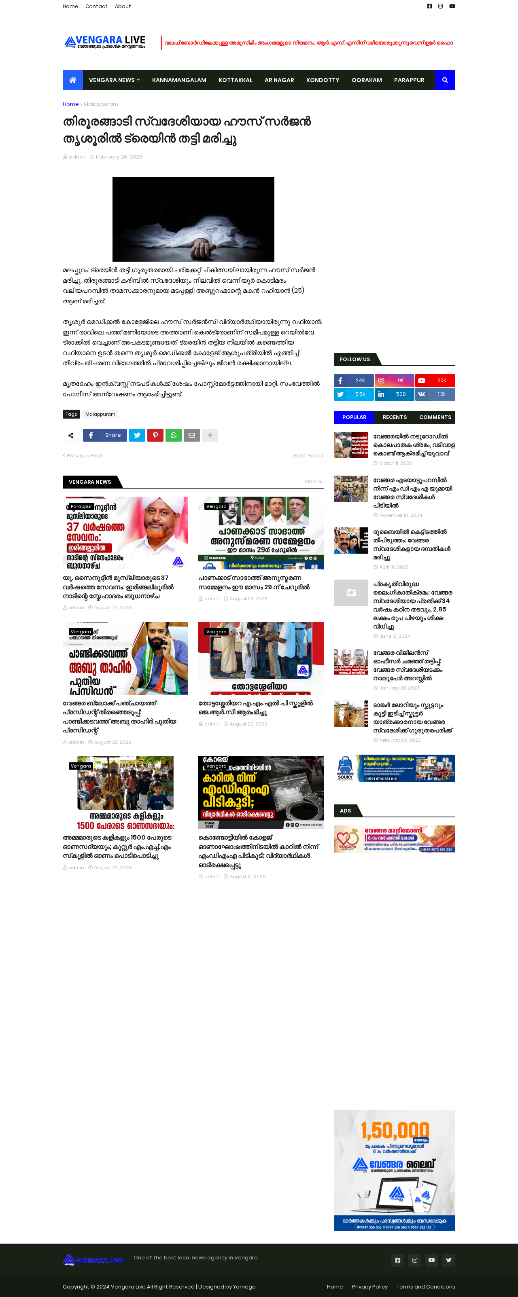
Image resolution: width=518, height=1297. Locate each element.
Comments (435, 417)
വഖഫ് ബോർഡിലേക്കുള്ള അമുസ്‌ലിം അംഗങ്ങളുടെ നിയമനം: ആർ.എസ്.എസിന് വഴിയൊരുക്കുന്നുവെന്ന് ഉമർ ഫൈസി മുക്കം (318, 43)
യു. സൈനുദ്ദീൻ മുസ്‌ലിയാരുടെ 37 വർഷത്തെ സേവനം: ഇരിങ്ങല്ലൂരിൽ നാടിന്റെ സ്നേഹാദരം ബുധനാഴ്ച (118, 587)
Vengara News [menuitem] (112, 80)
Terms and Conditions (426, 1287)
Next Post (307, 455)
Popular (354, 417)
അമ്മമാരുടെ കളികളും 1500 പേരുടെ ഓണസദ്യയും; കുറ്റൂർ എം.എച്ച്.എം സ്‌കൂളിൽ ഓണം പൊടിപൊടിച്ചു (117, 846)
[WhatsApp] (174, 435)
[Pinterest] (155, 435)
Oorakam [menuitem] (367, 80)
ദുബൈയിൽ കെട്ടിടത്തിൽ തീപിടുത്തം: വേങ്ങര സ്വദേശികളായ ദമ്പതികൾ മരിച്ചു (411, 544)
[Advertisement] (394, 221)
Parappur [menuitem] (409, 80)
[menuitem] (73, 80)
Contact (96, 6)
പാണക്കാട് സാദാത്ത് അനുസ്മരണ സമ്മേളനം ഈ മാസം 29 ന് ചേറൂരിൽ (254, 582)
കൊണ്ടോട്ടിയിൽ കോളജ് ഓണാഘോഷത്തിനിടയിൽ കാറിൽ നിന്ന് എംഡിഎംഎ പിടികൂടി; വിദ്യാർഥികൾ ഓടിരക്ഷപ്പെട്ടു (258, 851)
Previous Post (85, 455)
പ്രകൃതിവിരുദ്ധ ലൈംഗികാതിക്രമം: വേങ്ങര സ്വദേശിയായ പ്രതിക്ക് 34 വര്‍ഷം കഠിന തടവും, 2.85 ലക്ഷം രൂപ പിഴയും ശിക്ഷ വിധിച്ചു (412, 605)
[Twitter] (137, 435)
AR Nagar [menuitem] (279, 80)
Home (70, 6)
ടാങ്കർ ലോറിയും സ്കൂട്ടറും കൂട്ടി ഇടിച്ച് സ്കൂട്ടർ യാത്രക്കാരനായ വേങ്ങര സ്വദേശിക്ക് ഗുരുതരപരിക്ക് (412, 717)
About (123, 6)
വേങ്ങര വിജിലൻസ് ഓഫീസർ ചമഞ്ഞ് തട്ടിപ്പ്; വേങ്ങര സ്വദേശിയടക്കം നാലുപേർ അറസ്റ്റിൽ (407, 665)
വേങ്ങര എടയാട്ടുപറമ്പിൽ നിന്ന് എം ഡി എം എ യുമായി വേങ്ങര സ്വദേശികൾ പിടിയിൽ (412, 493)
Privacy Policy (370, 1287)
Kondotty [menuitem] (323, 80)
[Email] (192, 435)
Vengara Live (129, 1287)
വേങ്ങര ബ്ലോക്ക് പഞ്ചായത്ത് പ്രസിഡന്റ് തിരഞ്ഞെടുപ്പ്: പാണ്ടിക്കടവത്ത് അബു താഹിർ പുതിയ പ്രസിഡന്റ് (119, 717)
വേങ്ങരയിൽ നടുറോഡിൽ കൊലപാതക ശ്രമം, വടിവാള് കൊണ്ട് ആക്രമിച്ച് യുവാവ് (414, 444)
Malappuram (101, 104)
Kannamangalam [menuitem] (179, 80)
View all (314, 481)
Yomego (244, 1287)
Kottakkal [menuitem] (236, 80)
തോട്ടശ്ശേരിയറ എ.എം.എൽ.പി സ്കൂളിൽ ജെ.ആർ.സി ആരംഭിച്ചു (255, 708)
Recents (395, 417)
